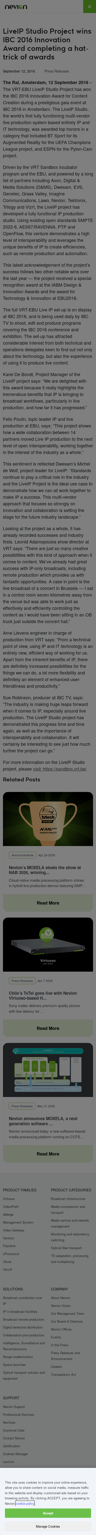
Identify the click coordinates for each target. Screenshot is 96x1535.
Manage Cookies (48, 1526)
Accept (48, 1513)
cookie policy (25, 1503)
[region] (48, 1501)
